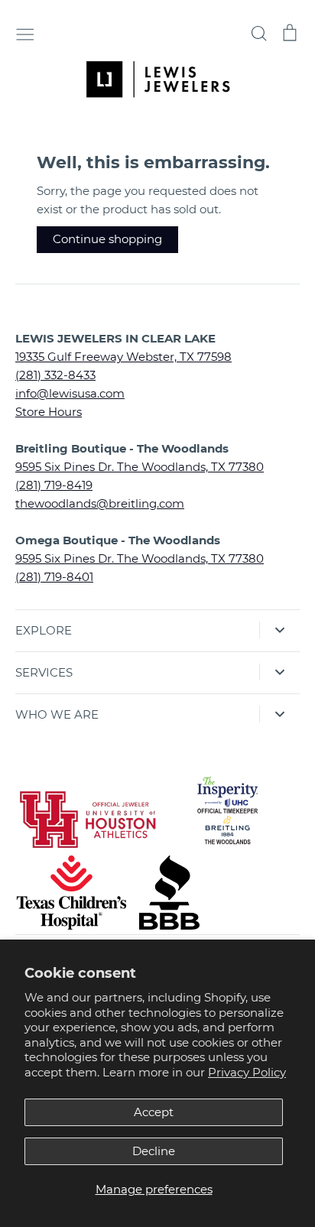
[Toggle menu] (25, 33)
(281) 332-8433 (55, 375)
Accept (154, 1112)
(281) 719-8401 (54, 577)
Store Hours (48, 411)
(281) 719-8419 (54, 485)
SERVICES (44, 672)
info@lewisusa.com (70, 393)
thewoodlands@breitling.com (99, 503)
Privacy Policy (247, 1072)
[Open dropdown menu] (279, 630)
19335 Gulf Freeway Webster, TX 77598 (123, 356)
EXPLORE (43, 630)
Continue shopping (107, 239)
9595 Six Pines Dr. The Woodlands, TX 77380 (139, 466)
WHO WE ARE (57, 714)
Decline (153, 1151)
